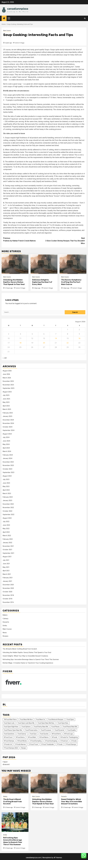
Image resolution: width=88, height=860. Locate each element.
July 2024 (6, 437)
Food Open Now (63, 723)
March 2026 (7, 378)
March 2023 (7, 493)
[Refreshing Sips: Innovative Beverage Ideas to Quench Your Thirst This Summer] (15, 822)
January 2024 (7, 458)
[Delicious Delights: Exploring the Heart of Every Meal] (44, 264)
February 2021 (8, 578)
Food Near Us (40, 719)
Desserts (6, 622)
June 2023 (6, 483)
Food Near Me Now (26, 719)
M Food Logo (68, 734)
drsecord (6, 764)
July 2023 (6, 479)
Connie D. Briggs (19, 43)
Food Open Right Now (11, 726)
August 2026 (7, 371)
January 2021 (7, 581)
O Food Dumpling (36, 741)
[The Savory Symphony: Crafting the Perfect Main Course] (73, 264)
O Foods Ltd (8, 744)
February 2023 (8, 497)
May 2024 (6, 444)
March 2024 (7, 451)
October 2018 (7, 599)
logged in (18, 303)
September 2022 (8, 514)
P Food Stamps (71, 744)
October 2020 (7, 592)
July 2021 (6, 560)
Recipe (23, 748)
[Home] (4, 18)
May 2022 (6, 529)
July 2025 (6, 395)
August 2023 (7, 476)
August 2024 (7, 434)
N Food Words (22, 741)
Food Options (26, 726)
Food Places (55, 726)
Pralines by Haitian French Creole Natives (19, 239)
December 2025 (8, 381)
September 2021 (8, 553)
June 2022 (6, 525)
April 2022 (6, 532)
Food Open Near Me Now (46, 723)
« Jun (5, 358)
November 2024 (8, 423)
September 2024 (8, 430)
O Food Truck (33, 744)
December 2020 (8, 585)
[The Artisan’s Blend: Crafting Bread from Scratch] (15, 783)
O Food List (64, 741)
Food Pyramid (59, 730)
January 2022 (7, 543)
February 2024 (8, 455)
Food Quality (71, 730)
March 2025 (7, 409)
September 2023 (8, 472)
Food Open (70, 719)
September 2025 (8, 388)
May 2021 (6, 567)
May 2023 (6, 486)
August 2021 (7, 557)
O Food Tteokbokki (47, 744)
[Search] (84, 18)
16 (79, 338)
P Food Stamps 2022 (11, 748)
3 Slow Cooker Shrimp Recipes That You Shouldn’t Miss (65, 240)
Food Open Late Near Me (26, 723)
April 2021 (6, 571)
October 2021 (7, 550)
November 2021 (8, 546)
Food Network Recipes (55, 719)
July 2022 (6, 521)
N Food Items (20, 737)
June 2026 (6, 374)
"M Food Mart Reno (10, 719)
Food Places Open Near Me (13, 730)
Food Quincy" (22, 734)
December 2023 (8, 462)
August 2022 (7, 518)
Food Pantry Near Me (41, 726)
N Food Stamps (9, 741)
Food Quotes (44, 734)
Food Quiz (33, 734)
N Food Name (44, 737)
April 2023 (6, 490)
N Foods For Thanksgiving (69, 737)
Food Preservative (31, 730)
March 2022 (7, 536)
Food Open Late (9, 723)
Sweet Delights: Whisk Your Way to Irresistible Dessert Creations (25, 656)
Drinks (5, 626)
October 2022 (7, 511)
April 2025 (6, 406)
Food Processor (46, 730)
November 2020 (8, 588)
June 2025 (6, 399)
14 (56, 338)
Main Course (7, 30)
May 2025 (6, 402)
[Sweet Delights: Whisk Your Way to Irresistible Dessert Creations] (73, 783)
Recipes (5, 636)
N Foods (54, 737)
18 (20, 343)
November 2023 (8, 465)
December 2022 (8, 504)
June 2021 (6, 564)
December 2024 (8, 420)
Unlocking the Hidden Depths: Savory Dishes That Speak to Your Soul (14, 282)
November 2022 (8, 507)
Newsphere (46, 858)
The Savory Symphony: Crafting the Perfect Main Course (71, 282)
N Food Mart (32, 737)
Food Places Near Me (70, 726)
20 (44, 343)
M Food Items (56, 734)
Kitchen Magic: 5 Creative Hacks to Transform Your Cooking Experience (28, 663)
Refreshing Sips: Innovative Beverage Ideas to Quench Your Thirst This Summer (31, 659)
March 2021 (7, 574)
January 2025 (7, 416)
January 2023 (7, 500)
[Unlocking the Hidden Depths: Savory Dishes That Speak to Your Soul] (15, 264)
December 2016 (8, 602)
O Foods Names (20, 744)
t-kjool (5, 762)
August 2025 (7, 392)
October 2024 (7, 427)
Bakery (5, 615)
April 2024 (6, 448)
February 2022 (8, 539)
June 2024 (6, 441)
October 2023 (7, 469)
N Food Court (8, 737)
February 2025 (8, 413)
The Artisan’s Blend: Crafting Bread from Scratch (20, 649)
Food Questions (9, 734)
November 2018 (8, 595)
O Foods (74, 741)
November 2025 (8, 385)
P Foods (59, 744)
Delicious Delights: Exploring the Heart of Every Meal (42, 282)
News (5, 633)
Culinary (5, 619)
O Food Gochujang (51, 741)
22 (68, 343)
